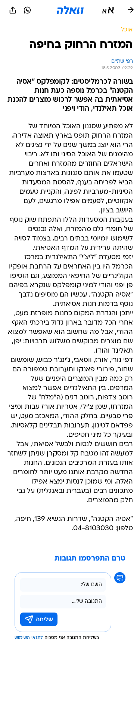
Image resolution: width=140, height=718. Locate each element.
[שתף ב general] (13, 10)
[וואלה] (70, 10)
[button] (108, 10)
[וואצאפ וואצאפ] (27, 10)
